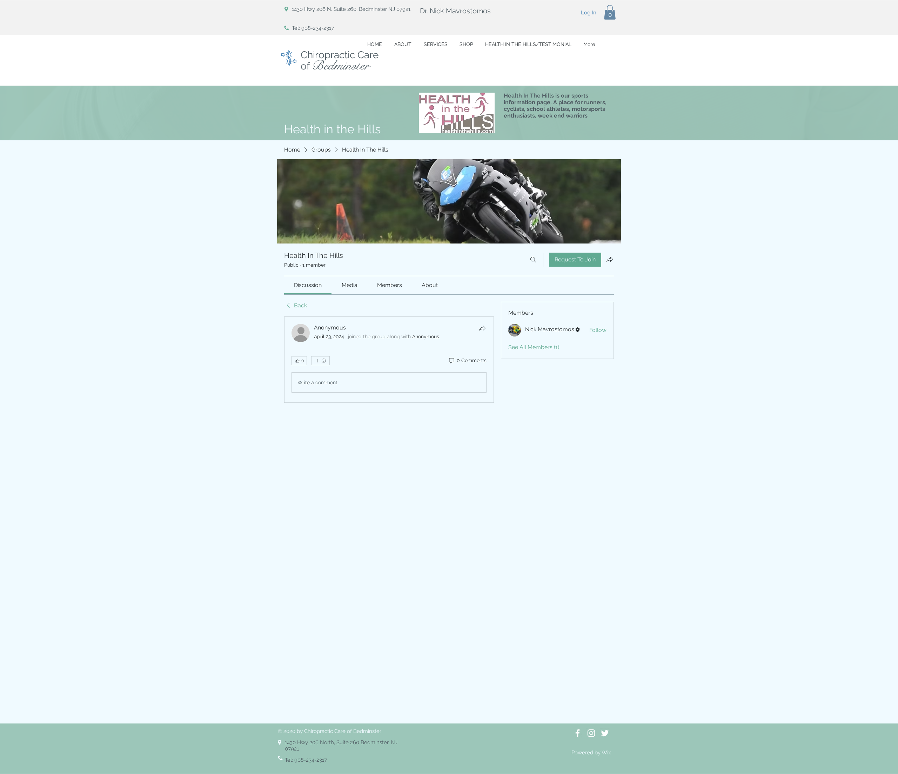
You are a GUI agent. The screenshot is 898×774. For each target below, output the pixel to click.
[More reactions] (320, 360)
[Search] (533, 260)
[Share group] (609, 259)
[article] (389, 359)
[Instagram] (591, 733)
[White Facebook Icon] (577, 733)
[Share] (482, 328)
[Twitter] (605, 733)
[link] (308, 285)
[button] (610, 12)
